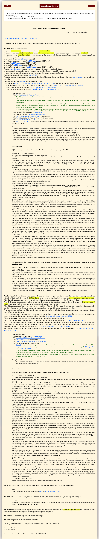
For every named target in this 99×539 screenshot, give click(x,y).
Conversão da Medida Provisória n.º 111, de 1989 (21, 38)
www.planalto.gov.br (25, 13)
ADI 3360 (29, 255)
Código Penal (37, 112)
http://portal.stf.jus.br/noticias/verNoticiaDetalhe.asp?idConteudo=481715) (39, 257)
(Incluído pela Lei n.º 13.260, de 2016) (45, 89)
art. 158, (17, 65)
